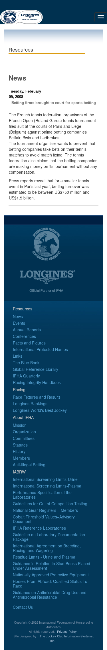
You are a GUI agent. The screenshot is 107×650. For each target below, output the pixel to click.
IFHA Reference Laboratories (39, 528)
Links (17, 356)
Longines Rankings (30, 403)
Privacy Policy (67, 631)
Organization (24, 431)
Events (19, 323)
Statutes (20, 445)
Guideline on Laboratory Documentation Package (49, 537)
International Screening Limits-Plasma (47, 486)
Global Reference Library (35, 369)
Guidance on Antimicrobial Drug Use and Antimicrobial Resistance (49, 595)
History (19, 451)
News (18, 316)
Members (21, 458)
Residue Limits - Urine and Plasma (44, 557)
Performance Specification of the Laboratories (42, 495)
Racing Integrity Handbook (37, 382)
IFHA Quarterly (26, 376)
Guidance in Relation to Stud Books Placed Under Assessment (51, 566)
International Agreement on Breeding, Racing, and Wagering (47, 548)
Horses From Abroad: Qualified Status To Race (50, 583)
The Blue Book (26, 362)
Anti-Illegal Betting (29, 464)
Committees (24, 438)
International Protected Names (40, 349)
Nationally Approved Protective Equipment (51, 574)
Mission (20, 425)
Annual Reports (27, 329)
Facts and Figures (29, 343)
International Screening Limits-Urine (45, 479)
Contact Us (23, 607)
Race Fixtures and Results (36, 397)
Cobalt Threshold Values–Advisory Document (44, 519)
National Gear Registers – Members (45, 510)
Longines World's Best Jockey (40, 410)
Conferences (24, 336)
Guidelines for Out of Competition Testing (50, 503)
